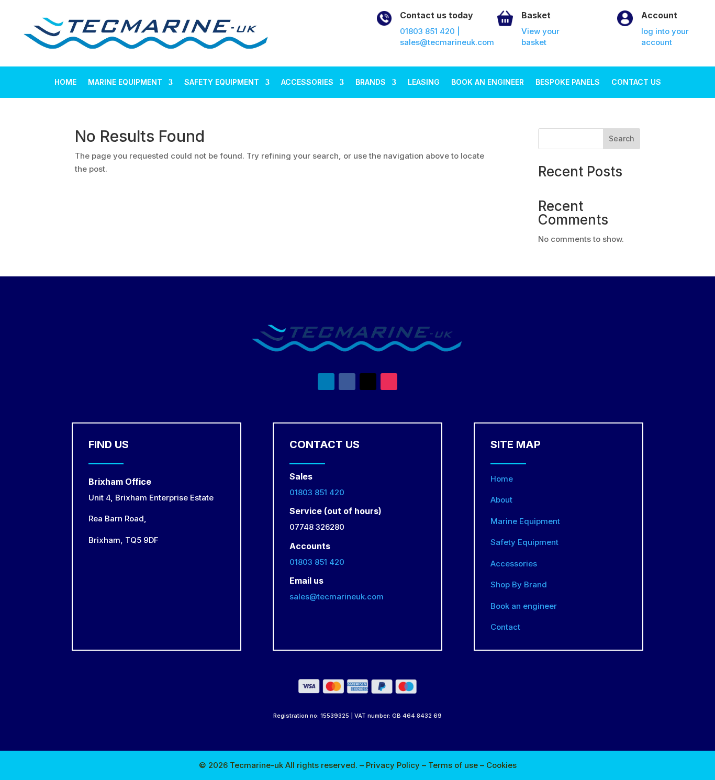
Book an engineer (487, 82)
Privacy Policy (394, 765)
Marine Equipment (125, 82)
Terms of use (454, 765)
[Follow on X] (368, 381)
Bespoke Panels (567, 82)
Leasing (424, 82)
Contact (505, 627)
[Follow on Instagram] (389, 381)
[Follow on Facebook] (347, 381)
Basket (536, 15)
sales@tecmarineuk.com (336, 596)
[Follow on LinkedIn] (326, 381)
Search (621, 138)
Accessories (307, 82)
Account (659, 15)
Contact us (636, 82)
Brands (370, 82)
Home (65, 82)
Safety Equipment (221, 82)
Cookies (501, 765)
